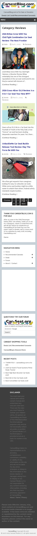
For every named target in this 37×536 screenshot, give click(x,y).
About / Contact (11, 263)
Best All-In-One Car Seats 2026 (16, 378)
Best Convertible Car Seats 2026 (16, 381)
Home (7, 252)
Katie (5, 44)
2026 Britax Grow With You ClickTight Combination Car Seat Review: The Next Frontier (17, 37)
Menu (3, 20)
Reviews (28, 44)
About (12, 497)
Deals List (6, 15)
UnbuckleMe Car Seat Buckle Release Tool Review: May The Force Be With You (16, 146)
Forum (7, 260)
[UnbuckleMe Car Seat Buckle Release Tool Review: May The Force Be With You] (18, 168)
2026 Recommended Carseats (23, 15)
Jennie (6, 98)
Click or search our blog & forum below (18, 326)
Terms (18, 497)
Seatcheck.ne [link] (27, 223)
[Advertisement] (18, 290)
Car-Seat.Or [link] (18, 227)
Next (24, 204)
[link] (8, 227)
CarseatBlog (12, 531)
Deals (7, 258)
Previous (7, 200)
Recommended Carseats (14, 255)
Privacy (24, 497)
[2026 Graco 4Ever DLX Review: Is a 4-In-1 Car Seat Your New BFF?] (18, 114)
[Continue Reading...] (9, 84)
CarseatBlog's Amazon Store (15, 350)
